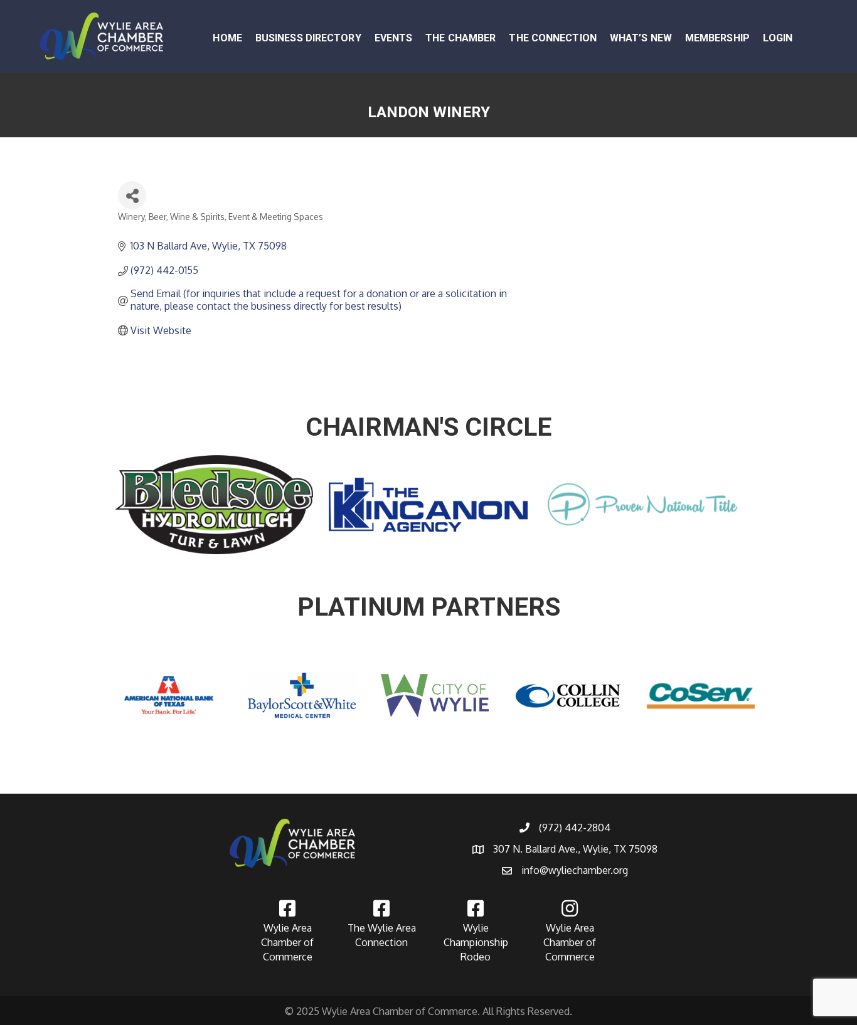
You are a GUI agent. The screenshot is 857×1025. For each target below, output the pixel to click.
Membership (717, 38)
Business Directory (308, 38)
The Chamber (460, 38)
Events (394, 38)
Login (778, 38)
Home (227, 38)
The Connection (552, 38)
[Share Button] (132, 195)
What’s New (641, 38)
